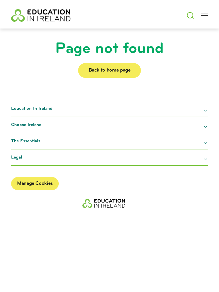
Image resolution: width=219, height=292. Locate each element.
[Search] (190, 15)
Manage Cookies (35, 183)
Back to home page (110, 70)
